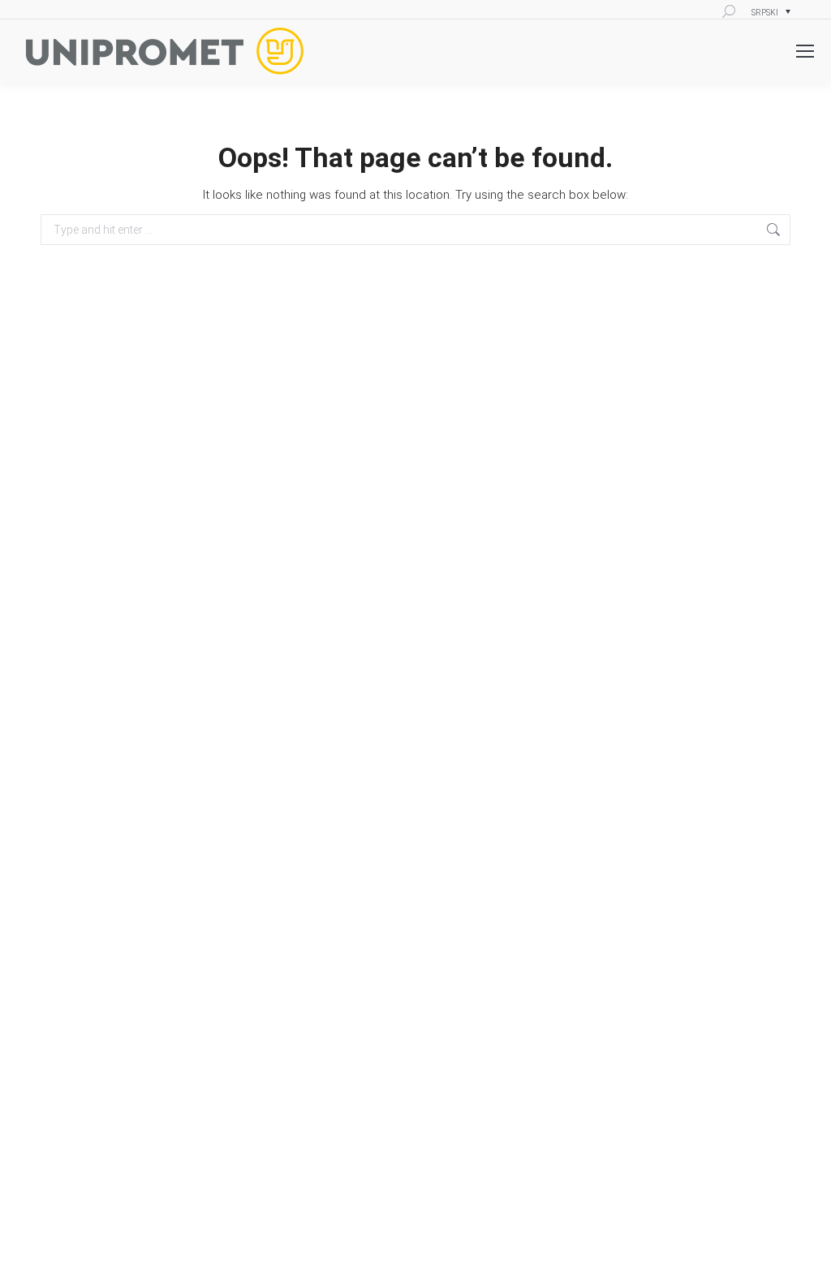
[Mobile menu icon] (805, 51)
